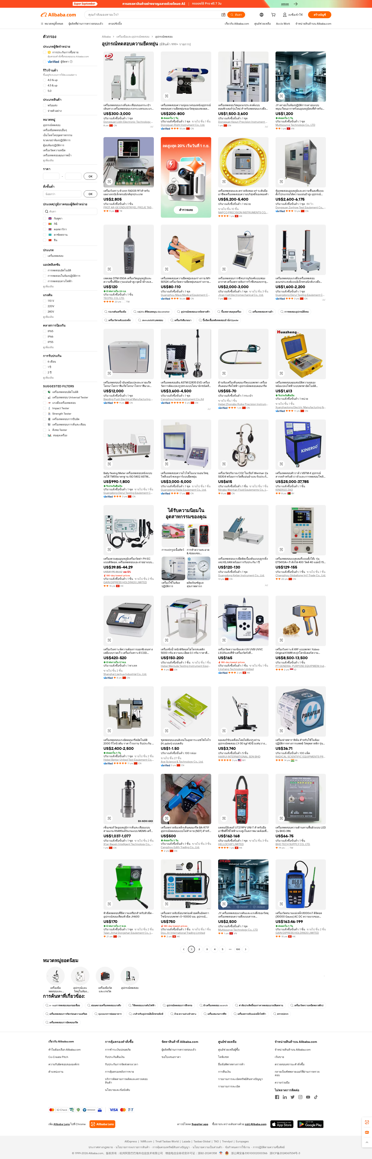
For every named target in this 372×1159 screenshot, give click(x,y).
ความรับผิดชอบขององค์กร (63, 1064)
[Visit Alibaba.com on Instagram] (300, 1097)
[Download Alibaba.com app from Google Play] (310, 1124)
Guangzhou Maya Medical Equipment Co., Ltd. (186, 294)
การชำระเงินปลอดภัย (118, 1049)
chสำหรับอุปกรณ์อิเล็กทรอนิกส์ (148, 1014)
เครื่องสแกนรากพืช (217, 1014)
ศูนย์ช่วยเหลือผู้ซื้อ (228, 1049)
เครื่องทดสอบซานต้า (262, 311)
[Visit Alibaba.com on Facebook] (277, 1097)
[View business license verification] (221, 1153)
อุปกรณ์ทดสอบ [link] (164, 36)
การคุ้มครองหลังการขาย (119, 1071)
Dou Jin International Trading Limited (183, 932)
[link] (367, 1122)
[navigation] (70, 493)
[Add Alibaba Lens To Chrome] (102, 1124)
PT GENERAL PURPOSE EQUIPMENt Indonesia (301, 666)
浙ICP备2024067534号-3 (285, 1153)
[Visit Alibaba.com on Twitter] (292, 1097)
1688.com (146, 1141)
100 (238, 949)
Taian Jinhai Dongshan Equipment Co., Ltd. (128, 932)
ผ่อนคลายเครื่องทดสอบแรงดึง (106, 1005)
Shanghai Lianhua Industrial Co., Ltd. (125, 674)
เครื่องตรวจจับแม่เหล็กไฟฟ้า (252, 1014)
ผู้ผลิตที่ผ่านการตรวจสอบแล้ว (179, 1049)
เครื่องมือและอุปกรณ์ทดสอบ (132, 36)
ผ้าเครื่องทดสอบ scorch (215, 1005)
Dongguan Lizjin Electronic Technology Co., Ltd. (128, 121)
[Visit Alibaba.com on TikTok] (315, 1097)
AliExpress (131, 1141)
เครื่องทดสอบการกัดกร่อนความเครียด (68, 1014)
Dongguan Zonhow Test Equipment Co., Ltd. (301, 207)
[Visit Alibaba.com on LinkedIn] (284, 1097)
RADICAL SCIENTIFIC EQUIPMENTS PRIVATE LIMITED (301, 756)
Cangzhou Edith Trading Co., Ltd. (180, 847)
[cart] (274, 15)
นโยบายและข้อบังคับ (117, 1089)
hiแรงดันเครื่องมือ (117, 311)
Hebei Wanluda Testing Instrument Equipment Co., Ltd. (186, 666)
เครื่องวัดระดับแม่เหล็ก (119, 320)
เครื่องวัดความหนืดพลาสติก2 (309, 1005)
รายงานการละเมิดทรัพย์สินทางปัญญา (240, 1079)
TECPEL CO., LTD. (113, 298)
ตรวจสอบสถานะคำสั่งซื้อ (289, 1064)
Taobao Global (202, 1141)
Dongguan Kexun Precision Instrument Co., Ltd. (243, 121)
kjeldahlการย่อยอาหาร (109, 1014)
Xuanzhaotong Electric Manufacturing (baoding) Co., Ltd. (301, 407)
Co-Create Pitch (58, 1056)
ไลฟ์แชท (223, 1056)
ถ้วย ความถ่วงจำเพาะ (185, 1014)
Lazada (186, 1141)
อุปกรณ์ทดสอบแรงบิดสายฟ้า (195, 311)
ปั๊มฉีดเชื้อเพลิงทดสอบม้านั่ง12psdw (220, 320)
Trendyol (227, 1141)
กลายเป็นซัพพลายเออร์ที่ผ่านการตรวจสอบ (297, 1073)
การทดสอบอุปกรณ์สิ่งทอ (296, 311)
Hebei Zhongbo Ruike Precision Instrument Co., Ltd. (243, 404)
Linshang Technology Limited (236, 669)
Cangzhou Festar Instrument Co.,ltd (182, 399)
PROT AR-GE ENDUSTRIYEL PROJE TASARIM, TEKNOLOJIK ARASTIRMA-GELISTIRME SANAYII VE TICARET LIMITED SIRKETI (128, 207)
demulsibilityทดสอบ (152, 320)
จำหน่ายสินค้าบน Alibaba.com (293, 1049)
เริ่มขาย (279, 1056)
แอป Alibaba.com (255, 1124)
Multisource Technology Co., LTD (295, 124)
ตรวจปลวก (282, 1014)
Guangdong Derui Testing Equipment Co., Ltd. (301, 294)
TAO (216, 1141)
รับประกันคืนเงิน (115, 1056)
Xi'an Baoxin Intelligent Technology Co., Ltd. (128, 844)
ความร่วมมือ (282, 1082)
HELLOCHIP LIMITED (231, 844)
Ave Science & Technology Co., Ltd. (182, 761)
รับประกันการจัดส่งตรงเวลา (121, 1064)
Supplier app (200, 1124)
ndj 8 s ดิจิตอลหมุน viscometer (153, 311)
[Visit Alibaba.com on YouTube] (308, 1097)
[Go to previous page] (183, 949)
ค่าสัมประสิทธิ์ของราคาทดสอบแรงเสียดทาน (261, 1005)
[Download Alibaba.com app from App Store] (282, 1124)
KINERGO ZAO (284, 489)
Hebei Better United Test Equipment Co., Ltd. (128, 759)
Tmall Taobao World (167, 1141)
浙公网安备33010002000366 (249, 1153)
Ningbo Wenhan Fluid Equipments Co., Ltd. (243, 489)
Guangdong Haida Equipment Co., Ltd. (183, 489)
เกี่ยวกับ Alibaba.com (61, 1041)
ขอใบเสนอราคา (171, 1056)
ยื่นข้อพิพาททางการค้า (231, 1064)
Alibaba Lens (61, 1124)
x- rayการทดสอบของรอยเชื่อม (64, 1005)
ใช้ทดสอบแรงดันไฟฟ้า (143, 1005)
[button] (223, 14)
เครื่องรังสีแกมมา (182, 320)
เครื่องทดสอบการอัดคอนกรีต (63, 1022)
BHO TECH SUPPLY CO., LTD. (293, 844)
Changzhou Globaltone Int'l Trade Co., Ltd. (301, 575)
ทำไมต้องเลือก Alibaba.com (64, 1049)
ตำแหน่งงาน (55, 1071)
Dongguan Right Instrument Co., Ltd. (183, 124)
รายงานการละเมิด (229, 1086)
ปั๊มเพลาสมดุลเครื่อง (231, 311)
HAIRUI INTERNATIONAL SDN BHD (239, 756)
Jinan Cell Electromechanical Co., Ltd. (241, 294)
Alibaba (106, 36)
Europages (242, 1141)
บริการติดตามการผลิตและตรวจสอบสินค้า (126, 1080)
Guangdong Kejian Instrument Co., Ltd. (241, 575)
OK (90, 176)
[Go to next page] (245, 949)
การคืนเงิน (224, 1071)
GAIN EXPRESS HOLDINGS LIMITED (125, 582)
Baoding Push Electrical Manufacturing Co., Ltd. (128, 399)
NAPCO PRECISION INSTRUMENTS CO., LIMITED (243, 212)
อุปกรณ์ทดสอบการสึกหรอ (179, 1005)
